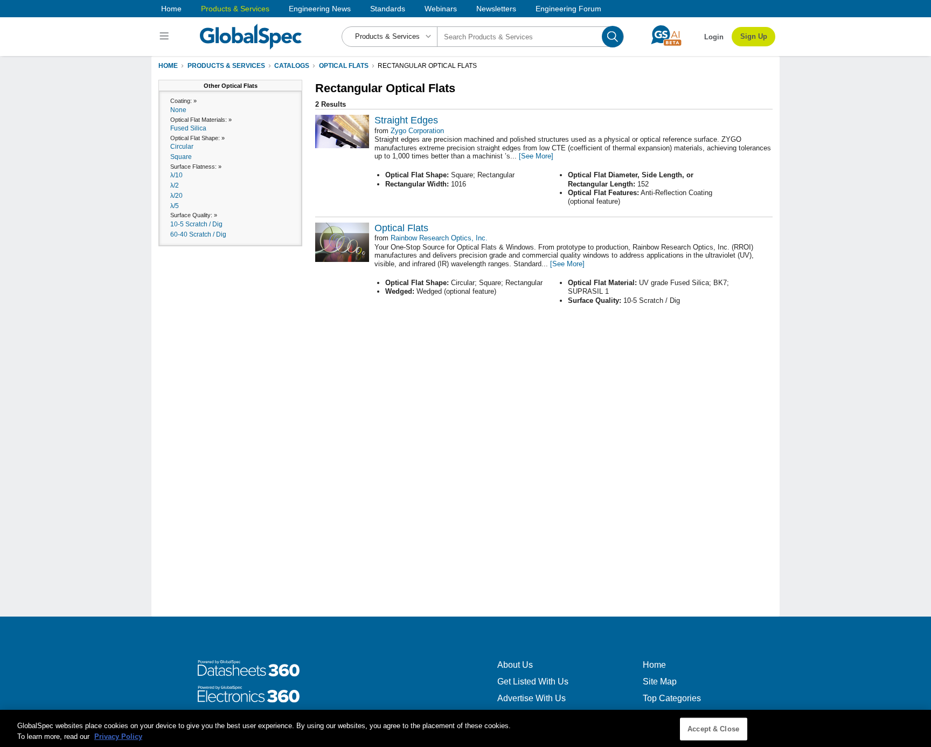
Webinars (441, 8)
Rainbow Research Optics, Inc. (439, 238)
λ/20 (176, 195)
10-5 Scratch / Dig (196, 224)
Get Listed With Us (532, 681)
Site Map (660, 681)
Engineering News (320, 8)
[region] (465, 728)
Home (171, 8)
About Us (515, 664)
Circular (181, 146)
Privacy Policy (118, 736)
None (178, 110)
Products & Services (235, 8)
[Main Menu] (165, 37)
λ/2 (174, 185)
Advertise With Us (531, 698)
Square (181, 157)
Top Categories (672, 698)
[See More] (536, 156)
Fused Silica (188, 128)
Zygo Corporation (417, 131)
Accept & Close (713, 729)
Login (714, 37)
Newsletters (496, 8)
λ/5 (174, 206)
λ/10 (176, 175)
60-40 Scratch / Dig (198, 234)
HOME (168, 66)
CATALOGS (291, 66)
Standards (387, 8)
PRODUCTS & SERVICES (226, 66)
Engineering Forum (568, 8)
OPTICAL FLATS (344, 66)
